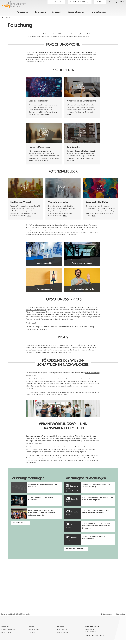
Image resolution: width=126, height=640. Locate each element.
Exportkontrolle (72, 460)
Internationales (98, 12)
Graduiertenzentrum (32, 381)
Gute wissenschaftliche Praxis (36, 436)
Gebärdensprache (62, 632)
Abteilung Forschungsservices (36, 310)
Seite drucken (107, 614)
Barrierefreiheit (6, 632)
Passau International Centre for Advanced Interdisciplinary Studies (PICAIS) (54, 345)
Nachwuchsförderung (92, 373)
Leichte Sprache (62, 629)
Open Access (30, 447)
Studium (56, 12)
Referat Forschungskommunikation (81, 314)
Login (116, 2)
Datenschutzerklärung (8, 629)
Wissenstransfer (76, 12)
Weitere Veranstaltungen (75, 549)
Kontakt (31, 627)
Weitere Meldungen (19, 523)
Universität (23, 12)
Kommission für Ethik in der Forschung (42, 455)
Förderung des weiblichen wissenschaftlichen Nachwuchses (49, 392)
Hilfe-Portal (60, 627)
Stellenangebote (34, 629)
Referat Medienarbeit (76, 327)
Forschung (40, 12)
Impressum (5, 627)
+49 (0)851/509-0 (97, 635)
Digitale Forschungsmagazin (45, 319)
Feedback (32, 632)
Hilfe (110, 2)
